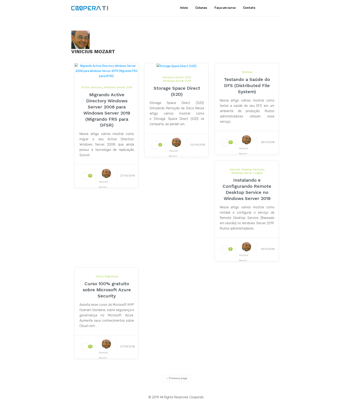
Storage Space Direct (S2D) (177, 91)
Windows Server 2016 (177, 77)
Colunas (201, 8)
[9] (85, 176)
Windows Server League (247, 172)
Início (184, 8)
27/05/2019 (127, 175)
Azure (99, 276)
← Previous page (176, 378)
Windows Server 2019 (118, 87)
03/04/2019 (197, 144)
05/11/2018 (268, 249)
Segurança (111, 276)
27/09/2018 (127, 346)
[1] (155, 145)
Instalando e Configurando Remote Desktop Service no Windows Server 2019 (247, 189)
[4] (225, 249)
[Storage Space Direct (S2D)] (176, 66)
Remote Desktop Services (247, 169)
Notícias (247, 72)
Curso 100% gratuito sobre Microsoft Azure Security (107, 289)
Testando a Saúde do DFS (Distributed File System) (247, 85)
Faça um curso (225, 8)
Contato (249, 8)
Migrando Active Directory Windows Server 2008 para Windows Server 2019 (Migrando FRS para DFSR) (106, 110)
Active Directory (92, 87)
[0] (225, 143)
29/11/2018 (268, 142)
